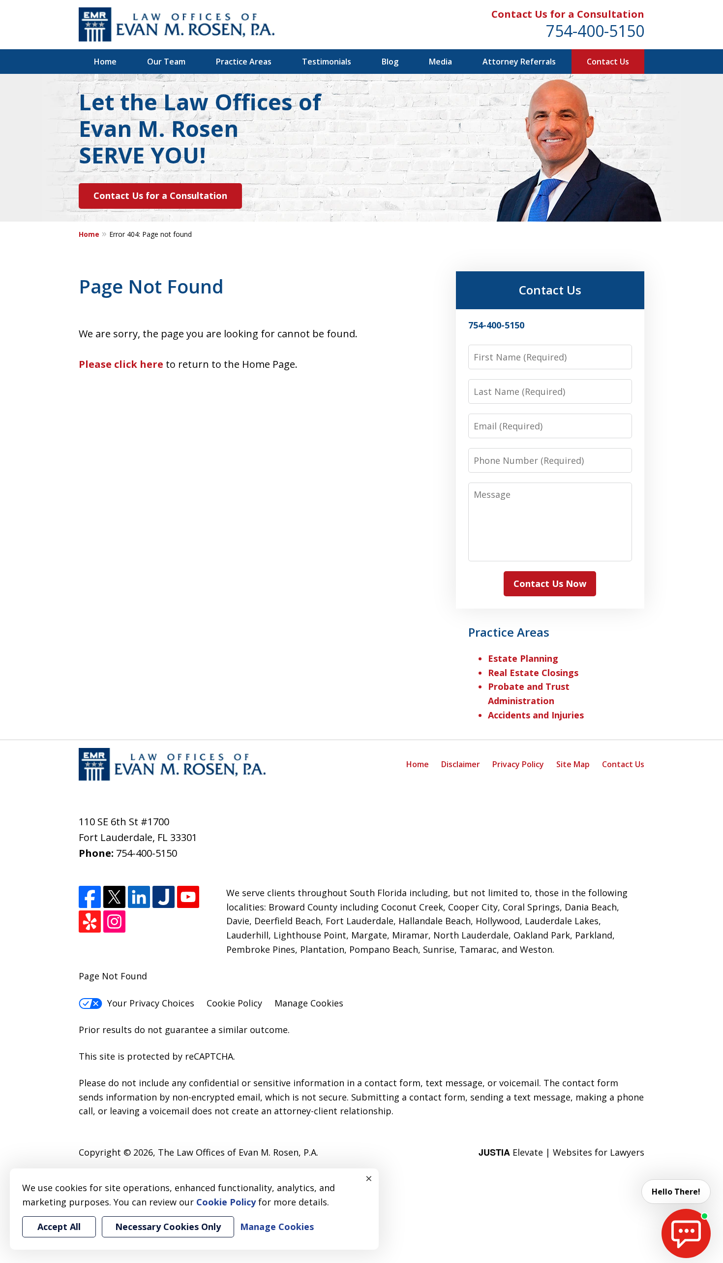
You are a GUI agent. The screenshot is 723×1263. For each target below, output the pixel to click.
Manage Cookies (308, 1003)
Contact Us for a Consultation (567, 14)
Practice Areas (243, 61)
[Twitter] (114, 897)
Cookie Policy (234, 1003)
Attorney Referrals (519, 61)
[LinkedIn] (139, 897)
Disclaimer (460, 764)
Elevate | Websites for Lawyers (561, 1152)
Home (105, 61)
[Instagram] (114, 921)
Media (440, 61)
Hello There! (676, 1191)
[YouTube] (188, 897)
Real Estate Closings (533, 673)
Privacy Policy (518, 764)
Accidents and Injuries (536, 715)
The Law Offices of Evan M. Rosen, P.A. (238, 1152)
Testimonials (326, 61)
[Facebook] (90, 897)
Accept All (59, 1226)
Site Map (573, 764)
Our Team (166, 61)
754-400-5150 (595, 30)
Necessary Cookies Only (168, 1226)
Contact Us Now (549, 583)
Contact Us (608, 61)
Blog (390, 61)
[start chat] (686, 1233)
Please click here (121, 364)
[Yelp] (90, 921)
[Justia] (163, 897)
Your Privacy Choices (150, 1003)
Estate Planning (523, 658)
